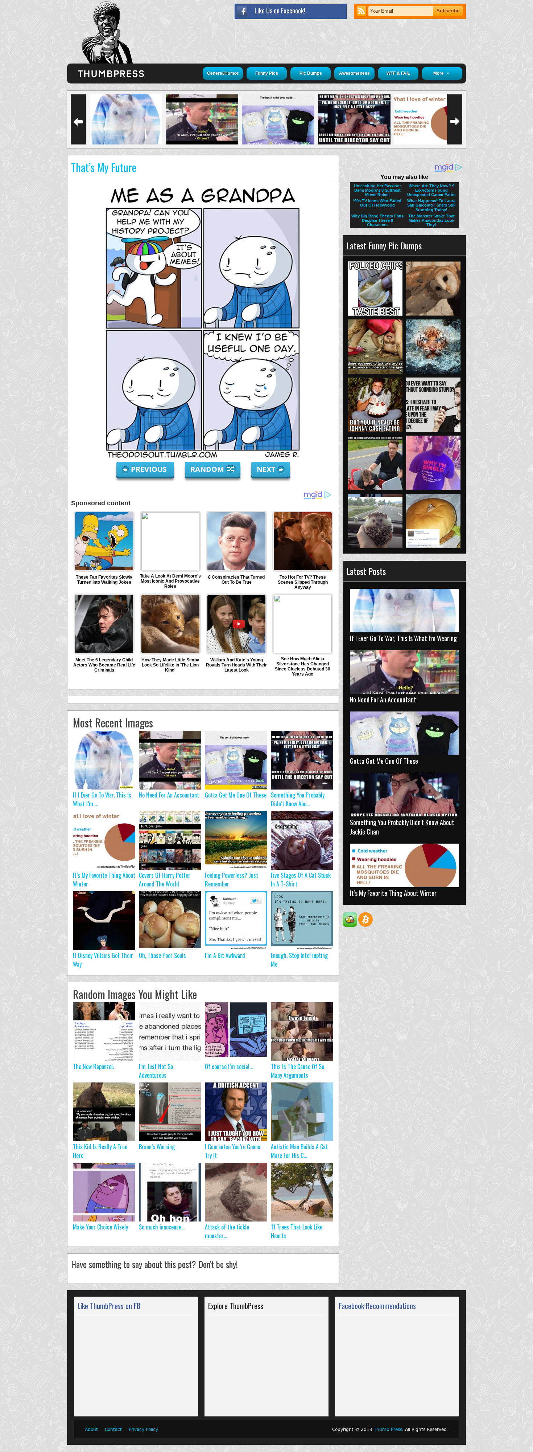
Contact (113, 1429)
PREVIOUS (150, 469)
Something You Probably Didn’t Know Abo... (298, 799)
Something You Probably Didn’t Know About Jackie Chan (402, 826)
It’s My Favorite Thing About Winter (393, 893)
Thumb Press (388, 1429)
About (91, 1429)
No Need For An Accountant (169, 795)
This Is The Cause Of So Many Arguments (297, 1071)
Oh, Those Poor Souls (162, 955)
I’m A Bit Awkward (225, 955)
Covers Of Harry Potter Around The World (164, 879)
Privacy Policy (143, 1429)
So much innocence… (162, 1227)
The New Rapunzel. (93, 1066)
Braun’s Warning (157, 1146)
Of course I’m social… (229, 1066)
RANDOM (208, 469)
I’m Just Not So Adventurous (156, 1071)
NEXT (266, 469)
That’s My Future (103, 167)
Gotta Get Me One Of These (235, 795)
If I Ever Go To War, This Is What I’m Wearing (403, 638)
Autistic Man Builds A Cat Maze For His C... (299, 1151)
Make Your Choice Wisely (100, 1227)
